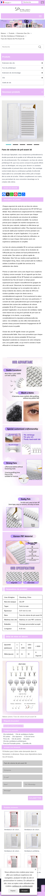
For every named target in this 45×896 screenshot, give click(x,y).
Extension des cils (23, 33)
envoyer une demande (10, 188)
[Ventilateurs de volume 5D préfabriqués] (12, 840)
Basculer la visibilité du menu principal (40, 16)
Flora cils (6, 739)
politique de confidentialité (22, 886)
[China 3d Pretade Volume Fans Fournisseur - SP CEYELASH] (22, 9)
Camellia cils (27, 743)
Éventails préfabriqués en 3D (13, 726)
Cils (3, 78)
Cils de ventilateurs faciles (25, 734)
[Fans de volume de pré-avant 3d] (22, 121)
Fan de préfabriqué (9, 68)
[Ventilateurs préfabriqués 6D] (32, 840)
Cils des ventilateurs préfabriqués (12, 36)
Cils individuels (8, 734)
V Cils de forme (29, 736)
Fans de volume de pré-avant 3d (12, 39)
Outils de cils (6, 82)
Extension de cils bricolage (11, 73)
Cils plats (26, 739)
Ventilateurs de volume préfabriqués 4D (33, 829)
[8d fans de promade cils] (12, 862)
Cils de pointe (16, 739)
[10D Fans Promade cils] (32, 862)
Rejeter (13, 891)
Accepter (25, 891)
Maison (3, 33)
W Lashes (6, 736)
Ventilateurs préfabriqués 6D (33, 851)
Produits (11, 33)
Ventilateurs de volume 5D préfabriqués (13, 851)
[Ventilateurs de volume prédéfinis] (12, 819)
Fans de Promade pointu (11, 743)
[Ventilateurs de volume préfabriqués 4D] (32, 819)
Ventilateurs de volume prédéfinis (13, 829)
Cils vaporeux (17, 736)
